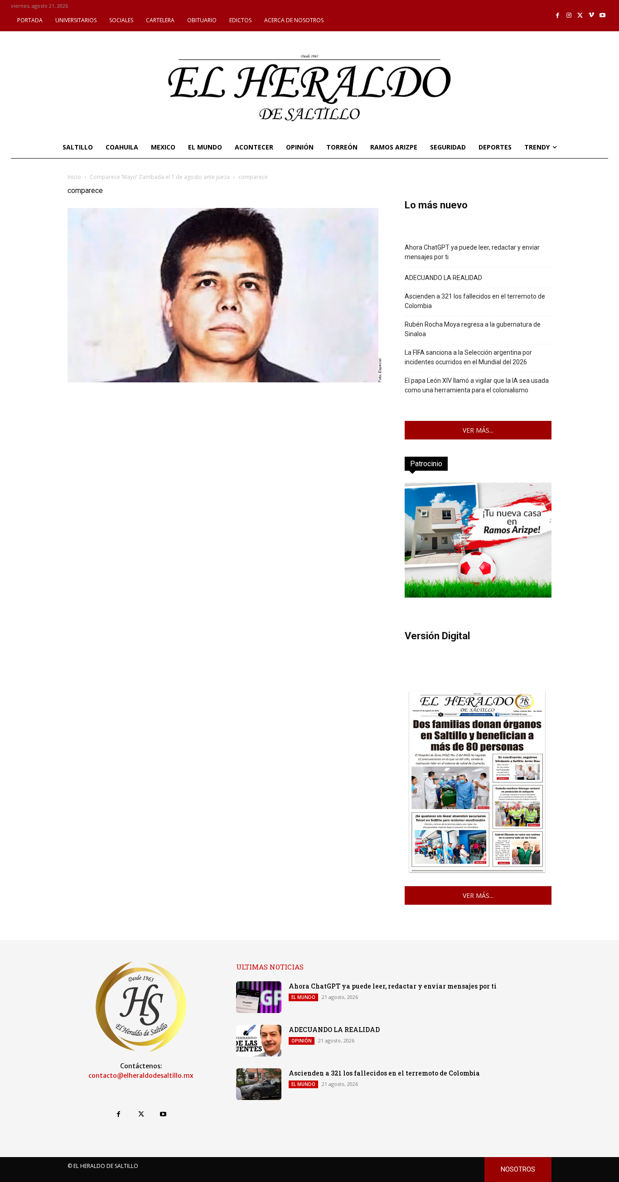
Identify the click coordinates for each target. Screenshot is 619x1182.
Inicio (74, 177)
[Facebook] (558, 15)
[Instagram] (569, 15)
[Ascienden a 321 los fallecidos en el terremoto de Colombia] (258, 1084)
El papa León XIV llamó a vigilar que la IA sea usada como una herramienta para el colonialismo (477, 385)
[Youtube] (602, 15)
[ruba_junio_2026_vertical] (478, 595)
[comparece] (225, 380)
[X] (580, 15)
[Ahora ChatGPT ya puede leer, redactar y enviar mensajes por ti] (258, 997)
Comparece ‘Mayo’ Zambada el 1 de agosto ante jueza (160, 177)
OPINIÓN (301, 1040)
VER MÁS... (478, 430)
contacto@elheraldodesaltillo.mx (140, 1075)
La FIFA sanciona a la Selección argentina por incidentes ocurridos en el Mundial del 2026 (468, 357)
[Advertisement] (225, 448)
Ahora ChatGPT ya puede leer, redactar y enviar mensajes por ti (472, 252)
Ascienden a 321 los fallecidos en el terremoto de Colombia (475, 301)
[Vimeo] (591, 15)
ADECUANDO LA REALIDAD (443, 277)
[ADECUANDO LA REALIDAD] (258, 1041)
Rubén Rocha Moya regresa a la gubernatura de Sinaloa (473, 329)
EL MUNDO (303, 997)
